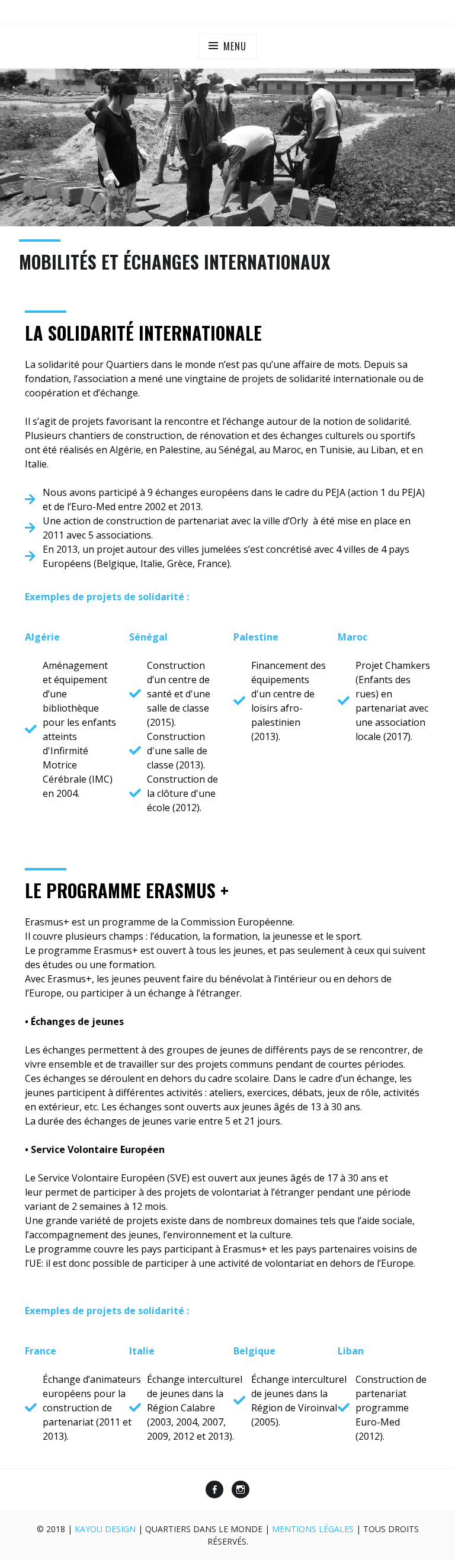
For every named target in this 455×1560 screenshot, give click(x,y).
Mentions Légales (313, 1529)
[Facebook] (214, 1490)
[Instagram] (240, 1490)
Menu (234, 46)
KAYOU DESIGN (105, 1529)
